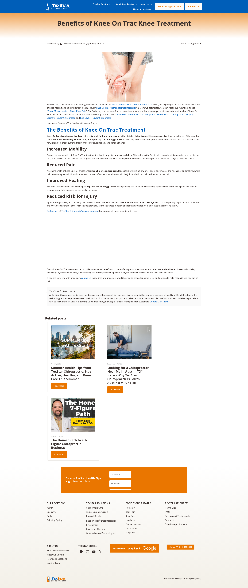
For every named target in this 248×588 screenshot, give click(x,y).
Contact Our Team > (159, 301)
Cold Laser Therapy (95, 529)
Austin (50, 507)
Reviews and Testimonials (177, 516)
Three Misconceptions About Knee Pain (67, 111)
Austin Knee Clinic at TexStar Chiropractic (132, 104)
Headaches (131, 520)
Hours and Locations (57, 558)
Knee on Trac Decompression (101, 520)
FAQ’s (167, 511)
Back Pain (130, 511)
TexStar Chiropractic (72, 43)
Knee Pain (130, 516)
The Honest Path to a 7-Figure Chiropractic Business (69, 444)
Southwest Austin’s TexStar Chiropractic (136, 114)
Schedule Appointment (176, 524)
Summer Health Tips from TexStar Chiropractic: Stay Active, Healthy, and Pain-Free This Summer (71, 373)
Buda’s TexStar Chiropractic (170, 114)
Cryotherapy (92, 525)
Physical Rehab (93, 516)
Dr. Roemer (52, 211)
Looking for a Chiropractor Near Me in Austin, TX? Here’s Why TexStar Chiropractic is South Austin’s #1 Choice (128, 375)
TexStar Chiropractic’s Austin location (79, 211)
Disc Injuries (131, 528)
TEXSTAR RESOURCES (176, 503)
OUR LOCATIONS (56, 503)
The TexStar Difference (58, 550)
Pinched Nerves (133, 524)
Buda (49, 516)
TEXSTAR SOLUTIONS (98, 503)
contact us (86, 278)
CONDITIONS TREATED (138, 503)
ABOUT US (52, 546)
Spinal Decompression (97, 511)
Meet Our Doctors (55, 554)
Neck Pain (130, 507)
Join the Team (53, 563)
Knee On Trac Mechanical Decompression (116, 107)
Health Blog (170, 507)
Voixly (198, 578)
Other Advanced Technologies (100, 533)
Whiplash (130, 532)
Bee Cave (51, 511)
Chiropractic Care (94, 507)
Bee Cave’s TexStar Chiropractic (95, 117)
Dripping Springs (55, 520)
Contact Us (170, 520)
